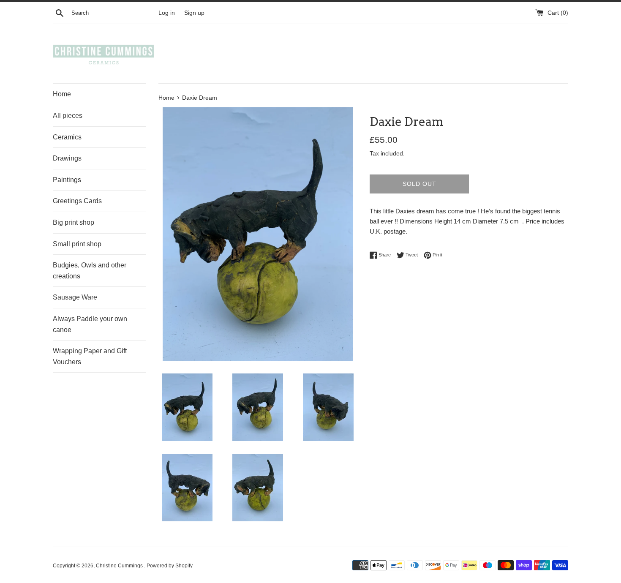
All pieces (67, 115)
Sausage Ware (75, 297)
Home (62, 94)
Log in (166, 13)
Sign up (194, 13)
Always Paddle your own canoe (90, 324)
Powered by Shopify (170, 566)
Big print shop (73, 222)
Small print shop (77, 244)
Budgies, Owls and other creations (89, 271)
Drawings (67, 158)
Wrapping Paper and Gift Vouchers (90, 356)
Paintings (67, 179)
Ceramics (67, 137)
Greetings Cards (77, 200)
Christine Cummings (120, 566)
